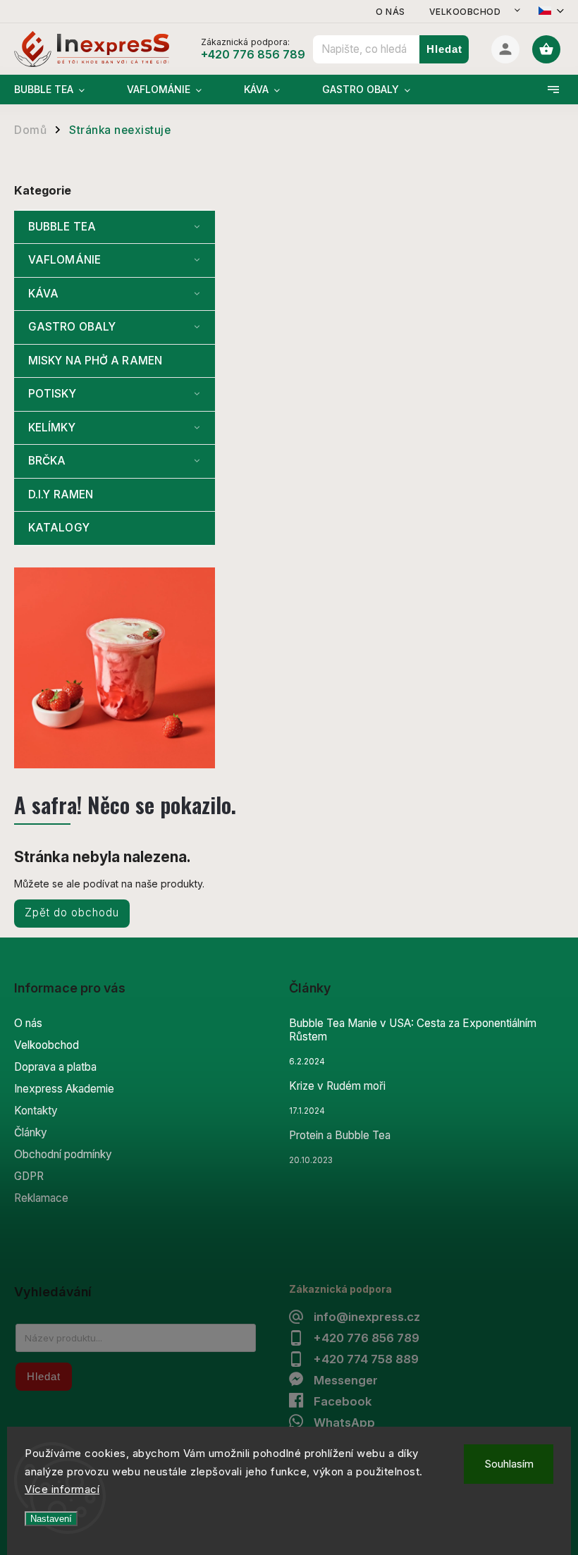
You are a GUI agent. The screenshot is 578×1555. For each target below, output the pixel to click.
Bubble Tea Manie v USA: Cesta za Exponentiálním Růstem (412, 1029)
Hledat (444, 49)
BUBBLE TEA (62, 226)
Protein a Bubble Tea (340, 1135)
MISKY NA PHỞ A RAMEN (95, 360)
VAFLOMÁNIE (64, 259)
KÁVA (43, 293)
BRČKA (47, 460)
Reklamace (41, 1198)
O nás (390, 11)
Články (30, 1132)
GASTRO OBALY (72, 326)
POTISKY (52, 393)
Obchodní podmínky (63, 1154)
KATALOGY (59, 527)
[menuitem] (60, 89)
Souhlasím (509, 1463)
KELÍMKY (51, 427)
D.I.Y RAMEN (60, 494)
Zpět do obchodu (72, 912)
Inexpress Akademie (64, 1088)
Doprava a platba (55, 1067)
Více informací (62, 1489)
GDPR (29, 1176)
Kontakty (36, 1110)
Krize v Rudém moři (337, 1086)
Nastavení (51, 1518)
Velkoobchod (465, 11)
